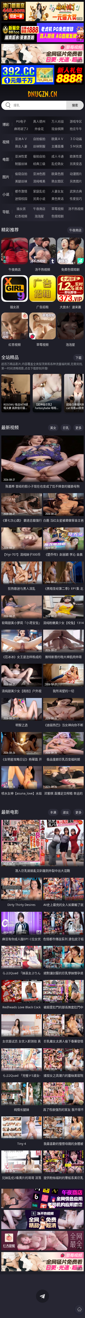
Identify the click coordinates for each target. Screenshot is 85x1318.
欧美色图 (57, 174)
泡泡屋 (39, 216)
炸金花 (39, 129)
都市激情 (21, 191)
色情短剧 (57, 216)
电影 (5, 159)
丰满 (53, 812)
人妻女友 (57, 191)
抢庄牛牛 (76, 129)
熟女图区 (57, 181)
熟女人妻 (21, 146)
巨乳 (66, 428)
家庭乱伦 (39, 191)
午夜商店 (39, 209)
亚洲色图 (39, 174)
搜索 (75, 105)
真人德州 (39, 121)
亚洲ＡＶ (21, 139)
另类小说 (39, 199)
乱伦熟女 (57, 164)
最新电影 (10, 812)
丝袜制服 (39, 146)
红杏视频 (21, 216)
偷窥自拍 (21, 174)
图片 (5, 176)
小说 (5, 194)
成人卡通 (57, 156)
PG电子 (21, 121)
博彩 (5, 124)
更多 (78, 428)
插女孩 (21, 209)
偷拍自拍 (39, 156)
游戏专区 (76, 121)
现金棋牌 (57, 129)
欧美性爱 (76, 156)
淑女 (66, 812)
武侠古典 (76, 191)
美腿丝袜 (21, 181)
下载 (78, 358)
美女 (53, 428)
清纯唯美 (39, 181)
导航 (5, 211)
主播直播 (57, 146)
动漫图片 (76, 174)
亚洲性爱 (21, 156)
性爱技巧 (76, 199)
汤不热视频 (75, 209)
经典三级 (39, 164)
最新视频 (10, 427)
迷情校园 (21, 199)
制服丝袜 (21, 164)
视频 (5, 142)
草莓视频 (57, 209)
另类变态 (76, 164)
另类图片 (76, 181)
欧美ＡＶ (57, 139)
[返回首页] (79, 1309)
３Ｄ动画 (76, 139)
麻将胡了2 (21, 129)
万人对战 (57, 121)
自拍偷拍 (39, 139)
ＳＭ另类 (76, 146)
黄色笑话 (57, 199)
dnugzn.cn (42, 94)
